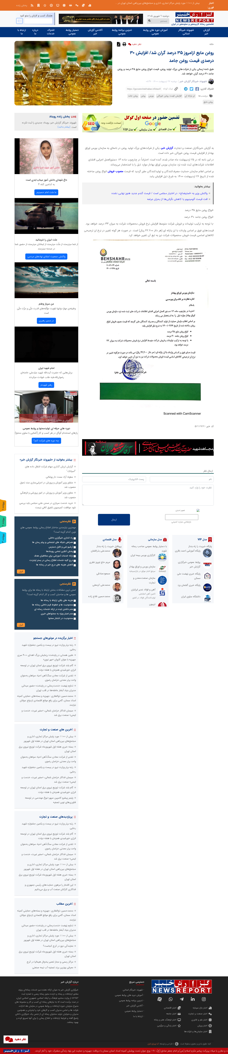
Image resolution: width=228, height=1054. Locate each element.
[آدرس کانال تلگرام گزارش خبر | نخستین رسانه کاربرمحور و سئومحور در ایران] (182, 999)
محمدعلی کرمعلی (101, 585)
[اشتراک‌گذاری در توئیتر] (191, 89)
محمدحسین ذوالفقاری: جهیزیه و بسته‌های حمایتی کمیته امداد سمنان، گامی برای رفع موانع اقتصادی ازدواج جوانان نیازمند (46, 700)
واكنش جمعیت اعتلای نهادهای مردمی (46, 256)
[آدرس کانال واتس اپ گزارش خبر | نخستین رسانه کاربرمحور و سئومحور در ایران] (171, 999)
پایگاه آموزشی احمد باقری (187, 551)
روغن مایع (208, 102)
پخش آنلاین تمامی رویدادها (59, 551)
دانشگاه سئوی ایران (190, 596)
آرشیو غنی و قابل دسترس (61, 547)
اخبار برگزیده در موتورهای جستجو (52, 638)
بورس (151, 96)
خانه (211, 44)
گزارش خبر (206, 32)
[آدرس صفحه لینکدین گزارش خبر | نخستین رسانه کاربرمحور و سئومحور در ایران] (193, 999)
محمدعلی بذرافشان (100, 551)
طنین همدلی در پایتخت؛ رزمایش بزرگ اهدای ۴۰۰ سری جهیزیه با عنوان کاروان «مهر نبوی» (155, 3)
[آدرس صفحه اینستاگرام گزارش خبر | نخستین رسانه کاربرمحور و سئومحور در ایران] (204, 999)
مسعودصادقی (103, 574)
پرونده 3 (3, 538)
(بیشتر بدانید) (64, 127)
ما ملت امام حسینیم (46, 192)
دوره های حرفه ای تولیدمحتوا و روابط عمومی (46, 428)
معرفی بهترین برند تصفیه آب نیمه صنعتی (52, 967)
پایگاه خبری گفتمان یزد (189, 585)
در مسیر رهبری (46, 321)
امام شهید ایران (46, 368)
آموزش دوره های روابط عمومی (155, 32)
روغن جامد (133, 96)
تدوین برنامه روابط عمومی (122, 32)
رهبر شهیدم (46, 385)
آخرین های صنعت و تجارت (56, 729)
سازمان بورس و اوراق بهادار (142, 567)
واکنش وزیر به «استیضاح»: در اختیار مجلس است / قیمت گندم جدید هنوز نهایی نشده (160, 193)
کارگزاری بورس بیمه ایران (143, 555)
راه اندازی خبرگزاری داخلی (60, 538)
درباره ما (35, 32)
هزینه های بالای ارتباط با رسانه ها (57, 600)
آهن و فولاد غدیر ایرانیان (143, 590)
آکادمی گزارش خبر (95, 32)
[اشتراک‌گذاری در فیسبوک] (197, 89)
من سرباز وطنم (46, 304)
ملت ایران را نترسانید (46, 240)
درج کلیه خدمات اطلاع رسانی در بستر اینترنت (51, 560)
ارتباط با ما (21, 32)
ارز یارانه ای (190, 96)
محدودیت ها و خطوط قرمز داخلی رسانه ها (52, 605)
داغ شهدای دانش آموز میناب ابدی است (46, 180)
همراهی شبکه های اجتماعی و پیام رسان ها (52, 542)
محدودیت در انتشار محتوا (60, 618)
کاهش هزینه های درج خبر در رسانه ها (54, 565)
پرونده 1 (3, 506)
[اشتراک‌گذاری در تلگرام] (185, 89)
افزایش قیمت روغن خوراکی (169, 96)
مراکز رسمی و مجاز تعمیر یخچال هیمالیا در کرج (50, 962)
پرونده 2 (3, 521)
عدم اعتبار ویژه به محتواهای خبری (57, 614)
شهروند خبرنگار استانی (186, 32)
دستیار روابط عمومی (72, 32)
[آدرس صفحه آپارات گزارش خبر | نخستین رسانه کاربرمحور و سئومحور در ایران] (160, 999)
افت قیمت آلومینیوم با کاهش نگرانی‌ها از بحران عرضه (177, 199)
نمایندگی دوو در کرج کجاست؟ (58, 946)
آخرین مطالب (64, 904)
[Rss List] (32, 5)
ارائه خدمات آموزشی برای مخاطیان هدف (53, 556)
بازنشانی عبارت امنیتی (181, 522)
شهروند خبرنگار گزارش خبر (193, 81)
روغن (143, 96)
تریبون (152, 604)
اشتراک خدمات (51, 32)
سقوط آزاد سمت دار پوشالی (59, 477)
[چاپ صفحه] (124, 44)
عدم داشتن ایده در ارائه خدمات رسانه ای (53, 609)
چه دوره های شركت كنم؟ (46, 441)
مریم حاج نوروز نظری (99, 562)
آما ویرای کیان (153, 1043)
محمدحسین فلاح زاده (99, 596)
